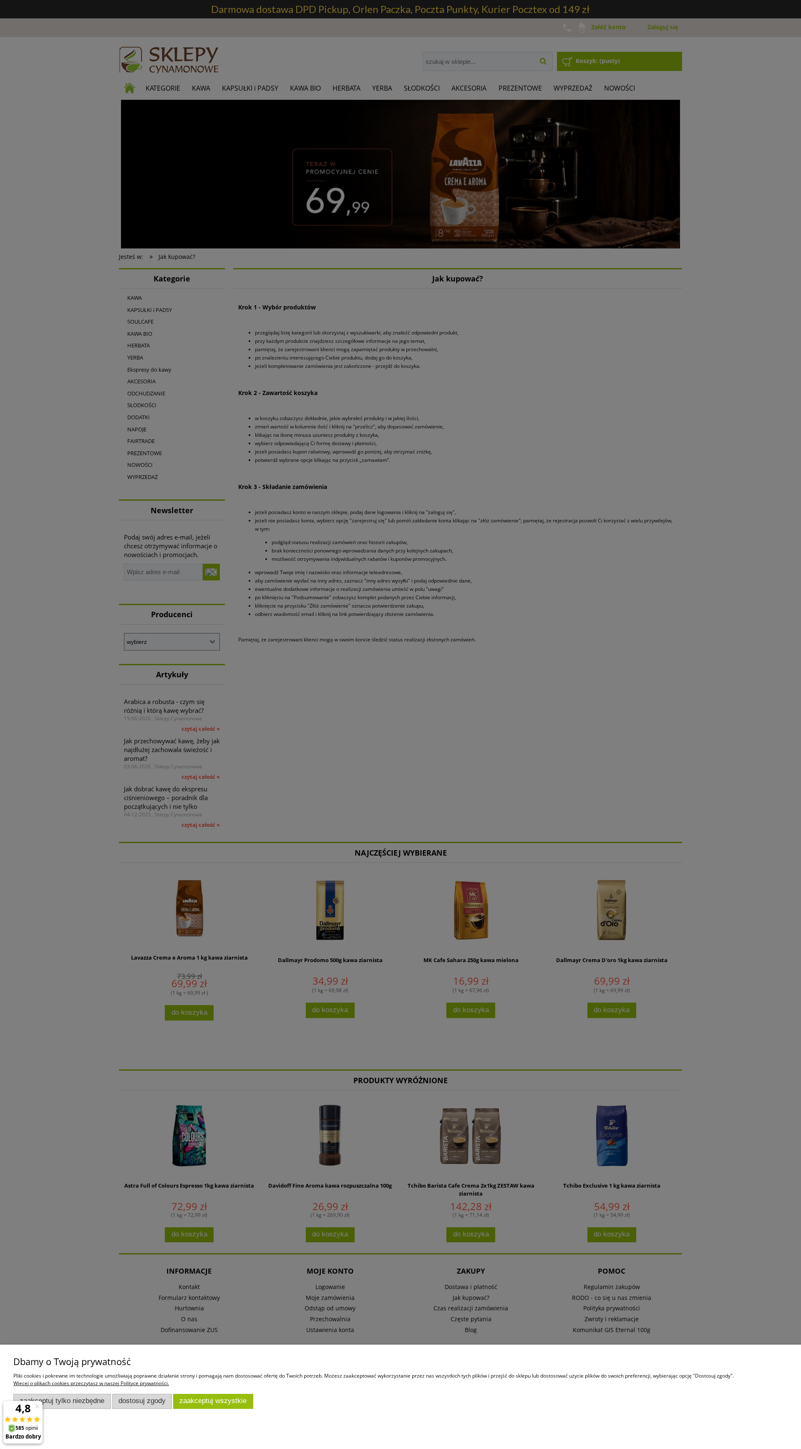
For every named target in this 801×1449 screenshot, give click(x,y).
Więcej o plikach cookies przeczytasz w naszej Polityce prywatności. (91, 1383)
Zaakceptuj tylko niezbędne (62, 1401)
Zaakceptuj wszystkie (213, 1401)
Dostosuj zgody (142, 1401)
